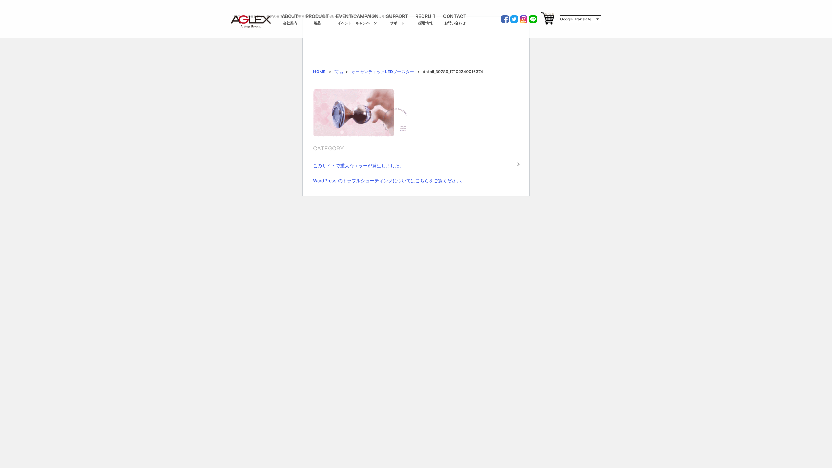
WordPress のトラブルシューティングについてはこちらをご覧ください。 (389, 180)
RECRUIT (425, 19)
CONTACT (455, 19)
